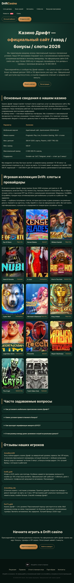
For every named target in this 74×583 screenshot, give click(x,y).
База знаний (19, 9)
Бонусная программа (53, 9)
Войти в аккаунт (47, 546)
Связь (19, 13)
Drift (9, 3)
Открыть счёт (25, 19)
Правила (22, 570)
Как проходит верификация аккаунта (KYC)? (22, 425)
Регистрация (44, 84)
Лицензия (12, 570)
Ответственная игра (36, 570)
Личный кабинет (9, 19)
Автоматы (29, 9)
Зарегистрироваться (28, 546)
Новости (8, 13)
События (40, 9)
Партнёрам (51, 570)
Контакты (61, 570)
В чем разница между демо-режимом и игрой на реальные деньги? (31, 434)
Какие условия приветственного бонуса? (21, 417)
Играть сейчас (30, 84)
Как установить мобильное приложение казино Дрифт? (27, 409)
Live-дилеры (7, 9)
